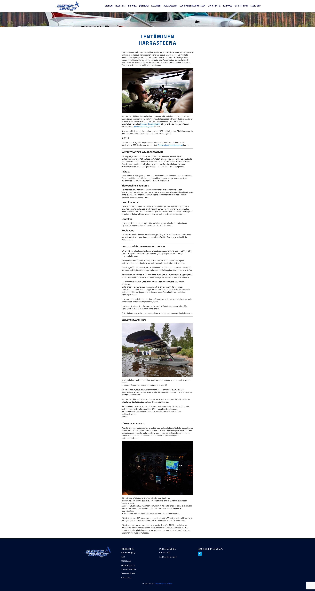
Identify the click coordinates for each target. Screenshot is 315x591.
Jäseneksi (144, 5)
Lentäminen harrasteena (192, 5)
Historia (132, 5)
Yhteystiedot (241, 5)
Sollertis (170, 583)
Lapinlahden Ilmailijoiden (143, 126)
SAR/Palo (227, 5)
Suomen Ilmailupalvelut (150, 123)
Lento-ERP (255, 5)
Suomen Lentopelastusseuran (170, 145)
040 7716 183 (164, 552)
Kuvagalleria (170, 5)
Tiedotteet (120, 5)
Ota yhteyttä (214, 5)
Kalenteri (156, 5)
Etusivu (108, 5)
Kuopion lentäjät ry (160, 583)
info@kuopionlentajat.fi (167, 556)
